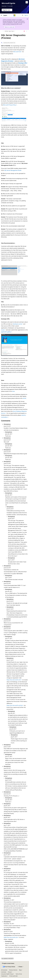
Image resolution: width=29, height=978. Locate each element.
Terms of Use (19, 974)
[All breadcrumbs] (2, 31)
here (13, 391)
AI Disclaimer (4, 970)
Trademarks (4, 976)
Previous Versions (13, 970)
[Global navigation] (1, 15)
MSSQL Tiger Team (9, 31)
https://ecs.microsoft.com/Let (14, 705)
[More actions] (26, 31)
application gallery (6, 332)
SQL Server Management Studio (12, 170)
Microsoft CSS (17, 51)
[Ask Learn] (24, 31)
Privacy (9, 972)
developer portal (17, 324)
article (24, 398)
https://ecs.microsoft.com (11, 937)
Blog (20, 970)
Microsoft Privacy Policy (9, 105)
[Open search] (22, 15)
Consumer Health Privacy (7, 974)
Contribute (3, 972)
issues (2, 330)
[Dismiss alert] (27, 2)
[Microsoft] (14, 15)
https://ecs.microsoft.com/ (14, 680)
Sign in (26, 15)
